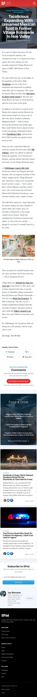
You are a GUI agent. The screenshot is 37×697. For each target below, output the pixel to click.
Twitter (3, 673)
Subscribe (18, 582)
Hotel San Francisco (21, 298)
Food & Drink (18, 402)
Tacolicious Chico (14, 134)
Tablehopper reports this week (17, 168)
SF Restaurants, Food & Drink (17, 10)
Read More (30, 598)
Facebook (4, 670)
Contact (3, 660)
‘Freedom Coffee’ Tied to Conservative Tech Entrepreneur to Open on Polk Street (18, 434)
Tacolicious (6, 84)
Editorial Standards (7, 654)
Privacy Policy (5, 689)
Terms (3, 693)
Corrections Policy (7, 657)
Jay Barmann (18, 12)
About (3, 647)
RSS (2, 677)
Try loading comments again (18, 381)
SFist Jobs (4, 634)
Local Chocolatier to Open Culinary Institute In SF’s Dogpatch (18, 426)
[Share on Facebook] (11, 500)
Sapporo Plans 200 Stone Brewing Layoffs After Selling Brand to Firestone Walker (18, 416)
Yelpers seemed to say (22, 310)
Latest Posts (5, 631)
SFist (5, 615)
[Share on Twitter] (8, 500)
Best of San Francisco (8, 638)
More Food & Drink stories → (18, 441)
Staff (3, 650)
